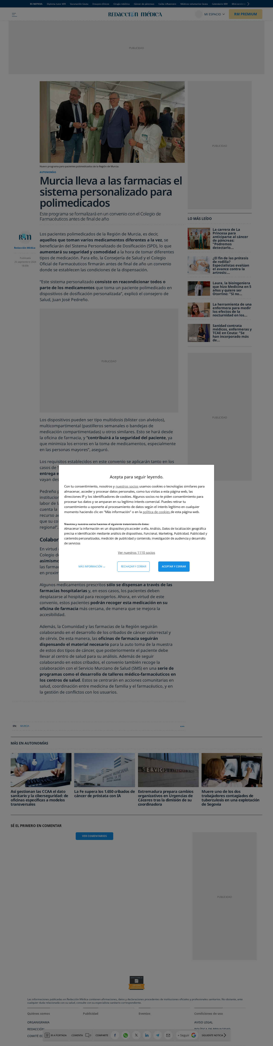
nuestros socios (127, 486)
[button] (136, 552)
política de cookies (157, 512)
